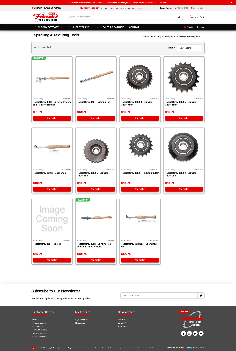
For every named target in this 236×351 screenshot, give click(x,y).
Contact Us (122, 323)
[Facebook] (183, 333)
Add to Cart (52, 118)
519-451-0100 (182, 8)
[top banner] (231, 2)
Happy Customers (39, 337)
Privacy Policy (123, 326)
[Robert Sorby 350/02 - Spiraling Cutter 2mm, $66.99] (184, 148)
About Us (121, 320)
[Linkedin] (195, 333)
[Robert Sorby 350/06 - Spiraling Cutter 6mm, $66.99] (184, 77)
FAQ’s (34, 320)
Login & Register (81, 320)
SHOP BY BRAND (80, 27)
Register (200, 27)
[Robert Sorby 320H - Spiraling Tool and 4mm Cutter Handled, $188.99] (96, 219)
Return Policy (37, 326)
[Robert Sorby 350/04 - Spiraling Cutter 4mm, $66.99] (140, 77)
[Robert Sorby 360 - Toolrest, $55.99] (52, 219)
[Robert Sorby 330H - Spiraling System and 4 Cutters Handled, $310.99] (52, 77)
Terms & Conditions (40, 330)
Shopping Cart (80, 323)
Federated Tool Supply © (45, 348)
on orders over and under (112, 8)
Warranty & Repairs (39, 333)
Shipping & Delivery (39, 323)
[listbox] (189, 47)
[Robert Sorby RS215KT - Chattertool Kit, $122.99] (140, 219)
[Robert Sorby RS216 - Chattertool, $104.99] (52, 148)
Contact (134, 27)
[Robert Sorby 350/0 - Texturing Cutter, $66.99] (140, 148)
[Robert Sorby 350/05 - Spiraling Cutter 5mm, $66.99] (96, 148)
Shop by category (48, 27)
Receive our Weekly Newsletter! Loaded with (117, 2)
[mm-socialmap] (201, 333)
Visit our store (198, 8)
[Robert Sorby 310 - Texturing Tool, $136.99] (96, 77)
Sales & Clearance (113, 27)
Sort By (171, 47)
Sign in (189, 27)
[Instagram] (189, 333)
